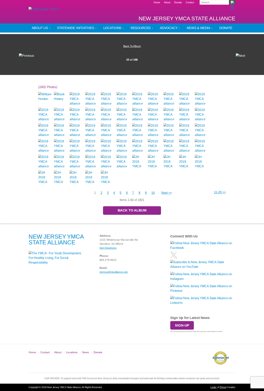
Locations (112, 28)
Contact (190, 2)
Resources (141, 28)
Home (157, 2)
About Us (40, 28)
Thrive (223, 387)
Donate (178, 2)
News (85, 352)
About (167, 2)
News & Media (199, 28)
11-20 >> (220, 192)
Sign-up (182, 325)
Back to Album (132, 210)
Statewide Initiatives (76, 28)
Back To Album (132, 46)
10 (153, 192)
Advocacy (169, 28)
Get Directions (108, 247)
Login (213, 387)
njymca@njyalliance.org (114, 271)
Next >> (166, 192)
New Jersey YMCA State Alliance (187, 18)
